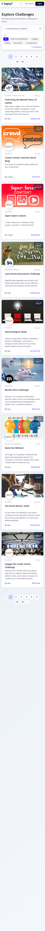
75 (17, 62)
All (6, 39)
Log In (40, 3)
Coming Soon (31, 43)
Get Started (29, 4)
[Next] (28, 62)
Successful (18, 43)
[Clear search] (40, 29)
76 (23, 62)
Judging (35, 39)
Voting (7, 43)
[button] (2, 3)
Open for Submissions (19, 39)
